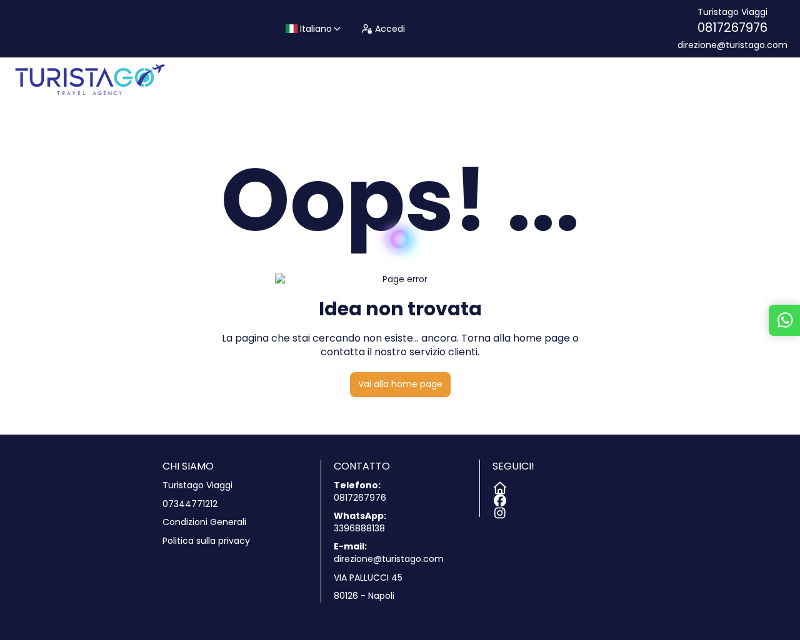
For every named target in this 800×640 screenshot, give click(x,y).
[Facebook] (498, 498)
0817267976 (733, 27)
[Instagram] (498, 511)
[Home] (498, 486)
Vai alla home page (400, 384)
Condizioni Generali (204, 522)
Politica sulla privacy (206, 541)
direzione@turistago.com (733, 45)
